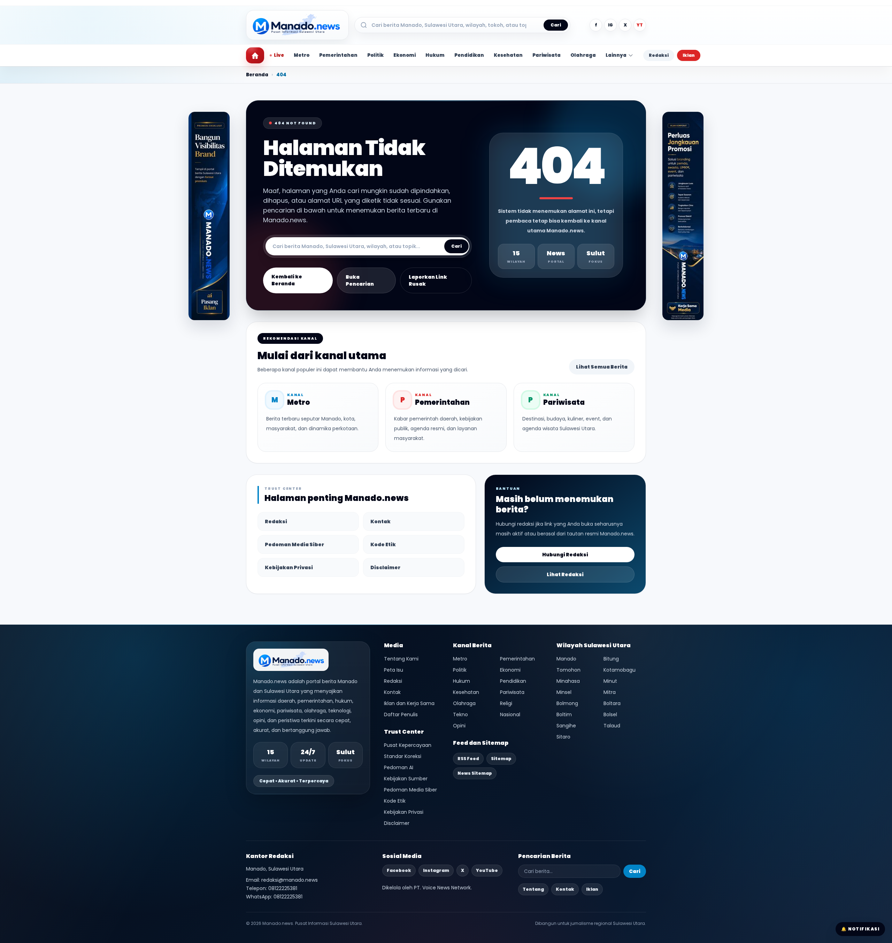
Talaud (611, 725)
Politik (375, 55)
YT (640, 25)
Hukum (435, 55)
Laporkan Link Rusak (428, 280)
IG (610, 25)
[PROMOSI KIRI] (209, 216)
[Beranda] (255, 55)
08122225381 (282, 888)
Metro (301, 55)
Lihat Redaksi (565, 574)
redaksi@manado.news (289, 879)
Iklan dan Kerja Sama (409, 703)
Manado (566, 658)
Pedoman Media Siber (294, 544)
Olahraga (583, 55)
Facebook (399, 870)
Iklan (689, 55)
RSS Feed (468, 759)
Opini (459, 725)
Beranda (257, 74)
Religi (506, 703)
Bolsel (610, 714)
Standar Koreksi (402, 756)
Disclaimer (385, 567)
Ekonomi (404, 55)
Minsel (563, 692)
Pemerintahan (338, 55)
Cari (556, 25)
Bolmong (567, 703)
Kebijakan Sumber (406, 778)
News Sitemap (474, 773)
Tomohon (568, 669)
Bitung (611, 658)
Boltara (612, 703)
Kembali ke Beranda (286, 280)
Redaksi (659, 55)
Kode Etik (383, 544)
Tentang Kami (401, 658)
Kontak (380, 521)
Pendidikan (469, 55)
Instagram (436, 870)
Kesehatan (508, 55)
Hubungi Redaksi (565, 554)
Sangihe (566, 725)
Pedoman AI (398, 767)
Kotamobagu (619, 669)
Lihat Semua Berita (602, 366)
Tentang (533, 889)
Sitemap (501, 759)
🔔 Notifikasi (860, 929)
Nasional (510, 714)
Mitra (609, 692)
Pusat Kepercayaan (407, 745)
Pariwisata (546, 55)
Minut (610, 681)
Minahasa (568, 681)
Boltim (564, 714)
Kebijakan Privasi (289, 567)
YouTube (487, 870)
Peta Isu (393, 669)
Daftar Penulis (401, 714)
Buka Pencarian (360, 280)
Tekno (460, 714)
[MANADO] (682, 216)
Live (279, 55)
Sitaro (563, 736)
